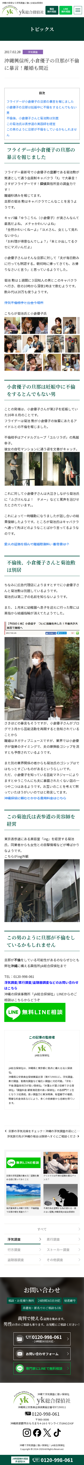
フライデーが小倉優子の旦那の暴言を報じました (40, 101)
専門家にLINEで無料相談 (44, 1368)
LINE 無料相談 (65, 10)
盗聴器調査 (16, 1259)
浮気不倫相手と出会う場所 (23, 302)
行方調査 (14, 1249)
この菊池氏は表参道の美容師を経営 (31, 123)
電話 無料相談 (51, 10)
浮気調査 (14, 1239)
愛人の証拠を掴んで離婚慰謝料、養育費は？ (36, 544)
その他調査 (55, 1259)
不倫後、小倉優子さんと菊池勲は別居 (33, 118)
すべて (42, 1229)
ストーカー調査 (58, 1249)
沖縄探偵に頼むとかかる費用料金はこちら (35, 798)
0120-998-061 (47, 1337)
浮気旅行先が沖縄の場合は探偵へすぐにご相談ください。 (41, 1136)
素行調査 (53, 1239)
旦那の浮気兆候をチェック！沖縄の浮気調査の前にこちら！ (44, 1131)
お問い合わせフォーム (42, 1353)
